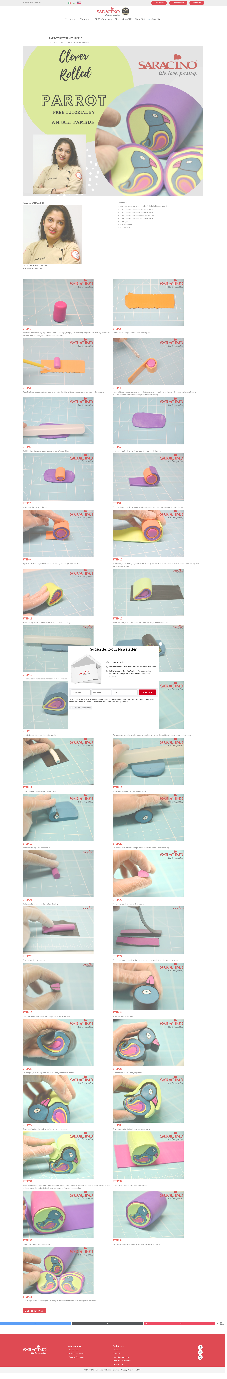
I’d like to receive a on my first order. (132, 667)
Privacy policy (86, 708)
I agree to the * (82, 708)
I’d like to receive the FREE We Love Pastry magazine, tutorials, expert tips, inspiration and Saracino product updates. (130, 673)
